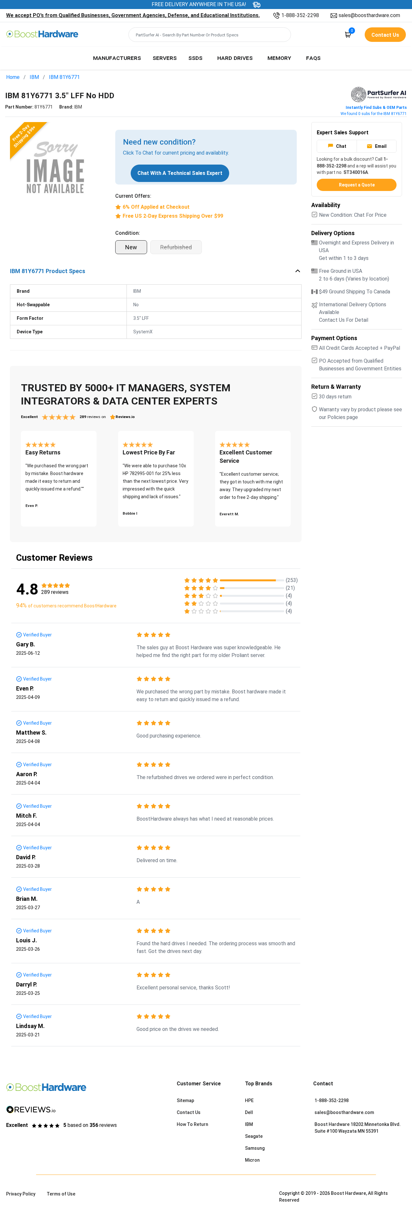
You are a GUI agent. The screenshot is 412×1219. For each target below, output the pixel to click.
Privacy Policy (20, 1193)
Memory (279, 58)
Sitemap (185, 1100)
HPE (249, 1100)
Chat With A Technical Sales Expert (179, 173)
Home (13, 77)
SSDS (195, 58)
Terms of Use (61, 1193)
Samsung (255, 1148)
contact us (385, 35)
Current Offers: (133, 196)
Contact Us (189, 1112)
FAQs (313, 58)
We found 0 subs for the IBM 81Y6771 (374, 113)
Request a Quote (357, 184)
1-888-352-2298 (300, 15)
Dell (249, 1112)
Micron (252, 1160)
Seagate (254, 1136)
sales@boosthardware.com (369, 15)
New (131, 247)
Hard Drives (235, 58)
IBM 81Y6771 (64, 77)
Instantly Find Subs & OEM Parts (376, 107)
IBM (34, 77)
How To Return (192, 1124)
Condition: (127, 233)
